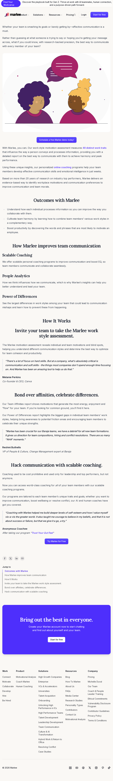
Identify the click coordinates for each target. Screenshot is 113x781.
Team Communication (48, 727)
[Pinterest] (102, 767)
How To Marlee (72, 681)
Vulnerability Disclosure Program (99, 705)
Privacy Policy (95, 716)
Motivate (6, 681)
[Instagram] (96, 767)
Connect (6, 677)
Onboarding (44, 700)
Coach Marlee (23, 681)
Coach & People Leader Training (96, 692)
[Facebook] (83, 767)
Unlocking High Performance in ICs (47, 706)
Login (84, 14)
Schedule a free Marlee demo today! (56, 140)
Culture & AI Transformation (45, 733)
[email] (22, 558)
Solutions (38, 14)
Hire (4, 696)
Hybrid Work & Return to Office (50, 740)
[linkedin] (16, 558)
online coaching (62, 167)
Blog (67, 677)
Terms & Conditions (97, 720)
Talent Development (48, 717)
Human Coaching (24, 686)
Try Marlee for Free (56, 541)
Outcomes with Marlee (16, 571)
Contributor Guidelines (98, 711)
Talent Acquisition (46, 696)
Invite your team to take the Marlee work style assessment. (33, 583)
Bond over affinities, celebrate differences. (25, 587)
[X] (89, 767)
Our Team (92, 686)
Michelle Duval (95, 681)
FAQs (67, 691)
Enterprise (43, 681)
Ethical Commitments (97, 698)
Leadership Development (50, 722)
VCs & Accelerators (47, 686)
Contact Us (70, 714)
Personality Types (74, 705)
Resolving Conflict (47, 747)
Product (23, 14)
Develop (6, 691)
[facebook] (4, 558)
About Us (69, 686)
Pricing (70, 14)
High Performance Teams (50, 713)
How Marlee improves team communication (25, 575)
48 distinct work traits (94, 147)
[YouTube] (76, 767)
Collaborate (8, 686)
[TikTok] (109, 767)
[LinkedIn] (70, 767)
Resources (54, 14)
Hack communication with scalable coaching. (26, 591)
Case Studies (44, 751)
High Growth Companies (50, 677)
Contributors (71, 710)
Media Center (72, 696)
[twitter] (10, 558)
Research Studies (74, 700)
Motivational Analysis (26, 677)
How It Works (11, 579)
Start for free (99, 14)
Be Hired (6, 700)
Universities (44, 691)
